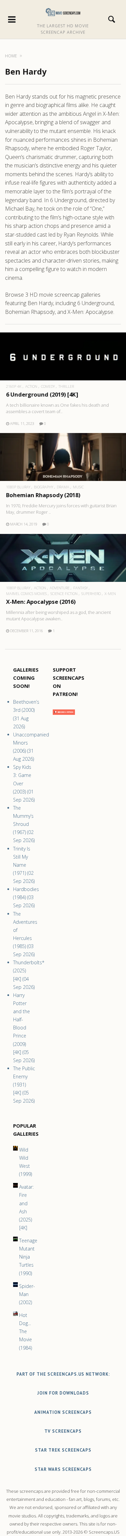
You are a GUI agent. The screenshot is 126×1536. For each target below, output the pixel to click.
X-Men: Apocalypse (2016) (41, 601)
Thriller (66, 386)
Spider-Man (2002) (27, 1294)
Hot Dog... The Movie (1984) (25, 1331)
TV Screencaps (63, 1431)
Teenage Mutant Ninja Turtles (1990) (28, 1256)
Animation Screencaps (63, 1412)
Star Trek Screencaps (63, 1450)
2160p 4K (14, 386)
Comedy (48, 386)
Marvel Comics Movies (26, 593)
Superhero (91, 593)
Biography (43, 487)
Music (78, 487)
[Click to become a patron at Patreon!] (64, 716)
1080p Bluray (18, 487)
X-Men (110, 593)
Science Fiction (64, 593)
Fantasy (80, 588)
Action (31, 386)
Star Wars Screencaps (63, 1469)
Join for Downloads (63, 1393)
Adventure (60, 588)
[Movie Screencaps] (63, 12)
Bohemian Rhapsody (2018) (43, 495)
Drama (63, 487)
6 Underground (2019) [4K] (42, 394)
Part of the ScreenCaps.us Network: (63, 1374)
